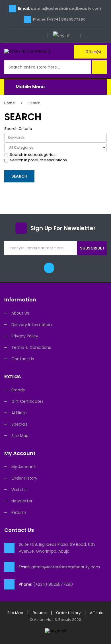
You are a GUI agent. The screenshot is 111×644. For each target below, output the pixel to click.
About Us (20, 313)
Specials (19, 424)
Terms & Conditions (31, 347)
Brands (18, 390)
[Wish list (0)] (43, 35)
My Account (23, 467)
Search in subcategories (33, 154)
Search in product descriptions (38, 160)
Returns (18, 512)
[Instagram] (62, 268)
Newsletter (21, 501)
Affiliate (19, 413)
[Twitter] (49, 268)
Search (34, 102)
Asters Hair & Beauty (52, 619)
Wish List (19, 489)
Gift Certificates (27, 401)
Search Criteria (18, 128)
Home (9, 102)
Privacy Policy (24, 336)
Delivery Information (31, 324)
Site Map (19, 435)
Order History (24, 478)
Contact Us (22, 359)
